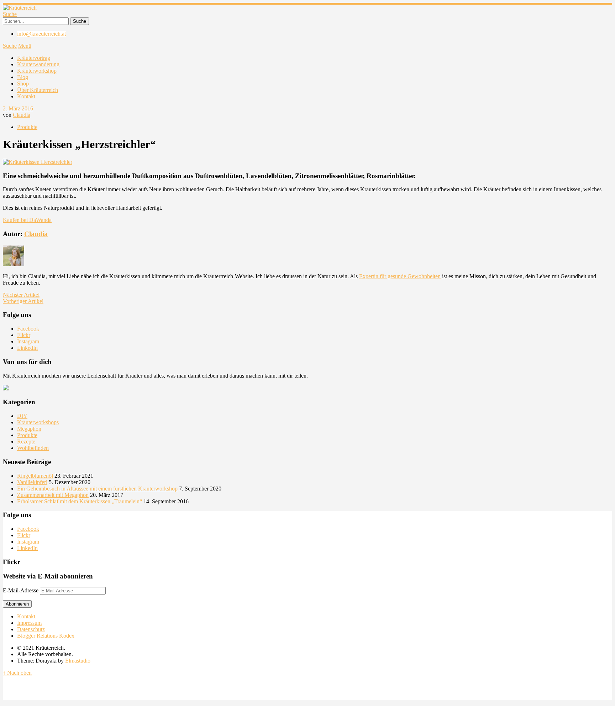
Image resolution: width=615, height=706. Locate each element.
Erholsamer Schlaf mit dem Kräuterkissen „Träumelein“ (79, 501)
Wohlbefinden (33, 448)
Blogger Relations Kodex (45, 636)
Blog (22, 77)
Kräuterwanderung (38, 64)
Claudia (21, 115)
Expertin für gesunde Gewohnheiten (400, 276)
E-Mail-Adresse (21, 590)
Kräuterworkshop (37, 71)
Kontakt (26, 96)
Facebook (28, 329)
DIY (22, 416)
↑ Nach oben (17, 673)
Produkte (27, 127)
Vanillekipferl (32, 482)
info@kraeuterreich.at (41, 34)
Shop (23, 84)
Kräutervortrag (33, 58)
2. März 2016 (18, 108)
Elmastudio (77, 661)
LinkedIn (27, 348)
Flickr (23, 335)
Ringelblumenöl (35, 476)
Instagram (28, 341)
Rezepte (26, 441)
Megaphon (29, 429)
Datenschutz (31, 629)
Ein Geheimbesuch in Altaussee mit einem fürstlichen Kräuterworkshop (97, 489)
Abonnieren (17, 604)
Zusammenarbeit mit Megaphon (53, 495)
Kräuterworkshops (38, 422)
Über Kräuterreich (37, 90)
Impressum (29, 623)
